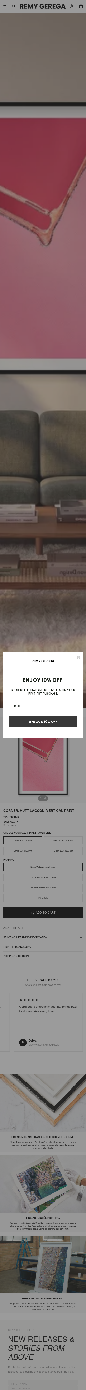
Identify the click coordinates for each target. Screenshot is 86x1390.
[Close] (78, 657)
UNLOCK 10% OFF (43, 721)
